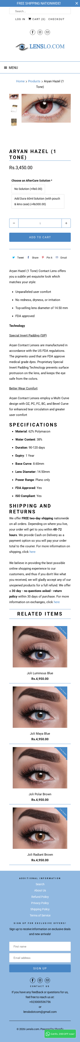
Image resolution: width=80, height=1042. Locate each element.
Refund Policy (40, 896)
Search (40, 884)
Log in (20, 19)
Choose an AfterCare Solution (31, 180)
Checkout (56, 19)
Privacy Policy (40, 903)
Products (34, 81)
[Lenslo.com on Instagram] (40, 32)
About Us (40, 890)
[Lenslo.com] (40, 48)
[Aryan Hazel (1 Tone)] (46, 108)
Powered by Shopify (51, 1029)
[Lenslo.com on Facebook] (32, 32)
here (32, 552)
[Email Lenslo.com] (47, 32)
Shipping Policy (40, 909)
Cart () (38, 19)
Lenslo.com (32, 1029)
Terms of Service (40, 915)
